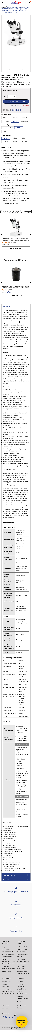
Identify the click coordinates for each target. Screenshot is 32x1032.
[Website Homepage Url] (16, 2)
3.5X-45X (15, 118)
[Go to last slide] (2, 234)
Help (3, 947)
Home (3, 7)
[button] (22, 1022)
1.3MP (6, 138)
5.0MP (24, 138)
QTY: (4, 96)
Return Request (7, 952)
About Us (20, 982)
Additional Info (9, 875)
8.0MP (5, 142)
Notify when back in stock (16, 102)
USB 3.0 (5, 132)
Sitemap (20, 996)
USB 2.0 (18, 128)
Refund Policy (21, 989)
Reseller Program (8, 991)
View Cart (5, 987)
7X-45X (5, 118)
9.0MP (15, 142)
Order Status (6, 971)
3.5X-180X (24, 121)
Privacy (19, 991)
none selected (7, 128)
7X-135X (6, 121)
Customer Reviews (23, 973)
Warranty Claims (8, 954)
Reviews (6, 879)
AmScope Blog (22, 971)
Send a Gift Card (8, 994)
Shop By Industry (22, 949)
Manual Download (8, 969)
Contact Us (6, 949)
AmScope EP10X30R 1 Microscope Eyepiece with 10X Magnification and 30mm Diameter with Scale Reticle (16, 287)
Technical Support (8, 961)
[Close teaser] (15, 1015)
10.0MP (24, 142)
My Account (6, 989)
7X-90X (24, 118)
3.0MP (15, 138)
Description (8, 306)
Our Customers (22, 994)
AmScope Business (23, 947)
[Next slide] (30, 234)
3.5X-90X (15, 121)
